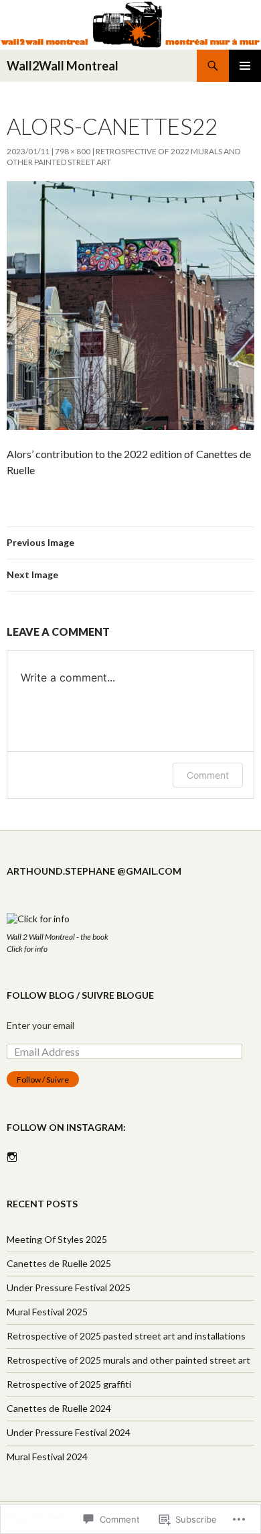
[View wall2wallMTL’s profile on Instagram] (12, 1157)
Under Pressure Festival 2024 (68, 1432)
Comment (208, 775)
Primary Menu (245, 66)
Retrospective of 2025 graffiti (69, 1384)
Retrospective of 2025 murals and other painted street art (128, 1360)
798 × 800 (72, 151)
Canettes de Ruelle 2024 (59, 1408)
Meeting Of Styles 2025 (57, 1239)
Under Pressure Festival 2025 (68, 1287)
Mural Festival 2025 (47, 1311)
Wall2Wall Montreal (62, 65)
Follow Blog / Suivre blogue (80, 995)
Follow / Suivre (43, 1080)
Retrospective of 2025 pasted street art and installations (126, 1335)
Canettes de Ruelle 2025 (59, 1263)
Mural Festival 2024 (47, 1456)
